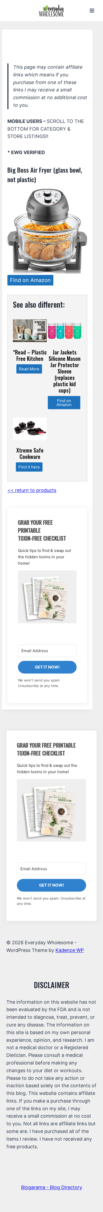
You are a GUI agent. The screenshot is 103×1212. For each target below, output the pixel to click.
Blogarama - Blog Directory (51, 1187)
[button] (47, 596)
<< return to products (31, 490)
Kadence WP (69, 950)
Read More (29, 368)
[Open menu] (92, 10)
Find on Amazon (30, 280)
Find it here (29, 466)
